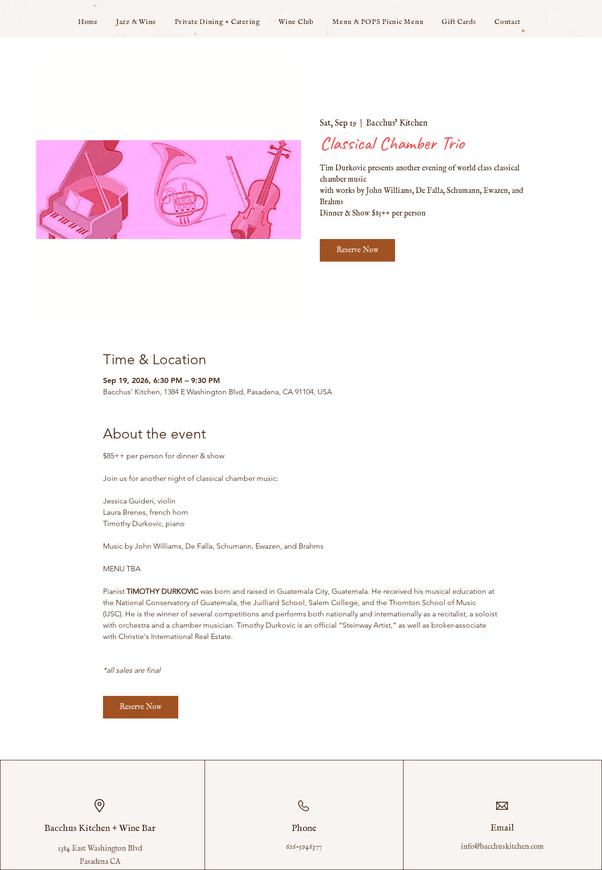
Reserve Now (357, 250)
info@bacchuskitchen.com (502, 847)
